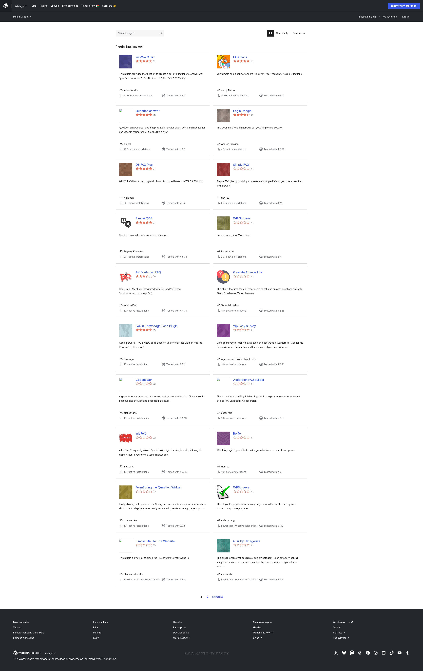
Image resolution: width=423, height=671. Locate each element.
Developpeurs (181, 632)
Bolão (237, 433)
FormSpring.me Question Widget (159, 487)
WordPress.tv (182, 637)
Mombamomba (21, 622)
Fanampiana (179, 627)
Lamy (96, 637)
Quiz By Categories (246, 541)
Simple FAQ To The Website (155, 541)
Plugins (97, 632)
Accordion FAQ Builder (248, 379)
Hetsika (257, 627)
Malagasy (50, 653)
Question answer (148, 111)
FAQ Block (240, 57)
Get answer (144, 379)
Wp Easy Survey (244, 326)
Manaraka (217, 596)
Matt (337, 627)
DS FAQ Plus (144, 164)
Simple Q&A (144, 218)
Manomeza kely (263, 632)
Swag (257, 637)
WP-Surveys (241, 218)
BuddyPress (341, 637)
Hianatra (177, 622)
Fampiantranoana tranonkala (28, 632)
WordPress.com (343, 622)
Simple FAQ (241, 164)
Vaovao (17, 627)
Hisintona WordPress (404, 5)
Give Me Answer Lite (248, 272)
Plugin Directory (22, 16)
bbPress (339, 632)
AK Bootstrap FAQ (148, 272)
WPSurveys (241, 487)
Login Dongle (242, 111)
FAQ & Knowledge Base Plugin (156, 326)
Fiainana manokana (23, 637)
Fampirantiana (100, 622)
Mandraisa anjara (262, 622)
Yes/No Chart (145, 57)
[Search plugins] (160, 33)
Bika (95, 627)
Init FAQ (141, 433)
